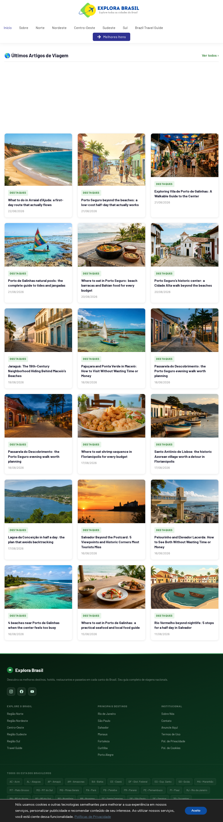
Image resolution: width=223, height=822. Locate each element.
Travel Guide (14, 748)
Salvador (103, 727)
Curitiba (103, 748)
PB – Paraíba (110, 790)
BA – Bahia (97, 781)
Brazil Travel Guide (149, 27)
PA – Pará (91, 790)
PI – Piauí (174, 790)
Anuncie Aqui (169, 727)
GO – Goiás (184, 781)
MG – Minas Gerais (69, 790)
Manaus (103, 734)
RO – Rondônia (65, 798)
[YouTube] (32, 691)
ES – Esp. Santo (163, 781)
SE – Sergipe (159, 798)
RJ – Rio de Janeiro (196, 790)
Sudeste (109, 27)
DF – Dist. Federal (137, 781)
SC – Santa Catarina (112, 798)
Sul (125, 27)
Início (8, 27)
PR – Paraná (130, 790)
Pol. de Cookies (171, 748)
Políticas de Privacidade (92, 816)
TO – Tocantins (181, 798)
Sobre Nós (167, 713)
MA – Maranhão (205, 781)
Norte (40, 27)
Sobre (23, 27)
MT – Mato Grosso (19, 790)
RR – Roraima (87, 798)
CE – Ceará (116, 781)
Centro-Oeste (84, 27)
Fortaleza (104, 741)
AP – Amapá (54, 781)
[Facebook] (21, 691)
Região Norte (15, 713)
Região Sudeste (17, 734)
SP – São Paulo (138, 798)
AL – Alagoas (34, 781)
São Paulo (104, 720)
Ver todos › (210, 55)
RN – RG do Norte (19, 798)
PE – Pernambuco (153, 790)
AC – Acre (15, 781)
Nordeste (59, 27)
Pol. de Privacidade (173, 741)
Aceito (195, 810)
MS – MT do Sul (44, 790)
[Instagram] (11, 691)
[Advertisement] (111, 97)
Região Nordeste (17, 720)
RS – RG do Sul (43, 798)
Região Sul (13, 741)
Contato (166, 720)
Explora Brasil (29, 670)
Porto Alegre (105, 754)
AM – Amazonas (76, 781)
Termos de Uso (170, 734)
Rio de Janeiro (107, 713)
